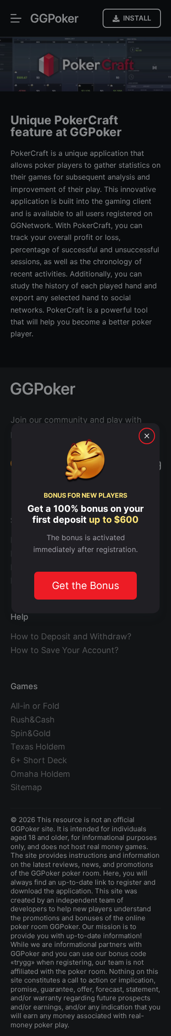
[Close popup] (146, 435)
